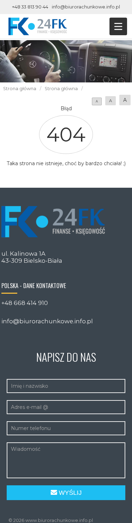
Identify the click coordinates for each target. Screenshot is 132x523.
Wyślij (69, 492)
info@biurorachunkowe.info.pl (86, 7)
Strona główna (19, 88)
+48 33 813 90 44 (30, 7)
